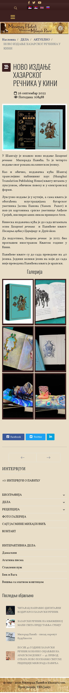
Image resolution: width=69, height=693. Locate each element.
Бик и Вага (9, 575)
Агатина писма (13, 560)
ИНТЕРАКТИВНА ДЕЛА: (19, 546)
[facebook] (29, 3)
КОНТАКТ (9, 531)
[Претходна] (22, 457)
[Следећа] (48, 457)
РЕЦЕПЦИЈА (11, 509)
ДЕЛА (6, 502)
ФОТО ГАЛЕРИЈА (14, 517)
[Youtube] (39, 3)
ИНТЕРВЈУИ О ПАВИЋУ (23, 481)
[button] (56, 495)
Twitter (37, 437)
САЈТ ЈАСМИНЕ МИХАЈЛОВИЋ (24, 524)
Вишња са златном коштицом (23, 582)
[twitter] (33, 3)
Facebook (15, 437)
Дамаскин (9, 553)
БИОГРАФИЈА (12, 495)
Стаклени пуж (12, 567)
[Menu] (13, 17)
